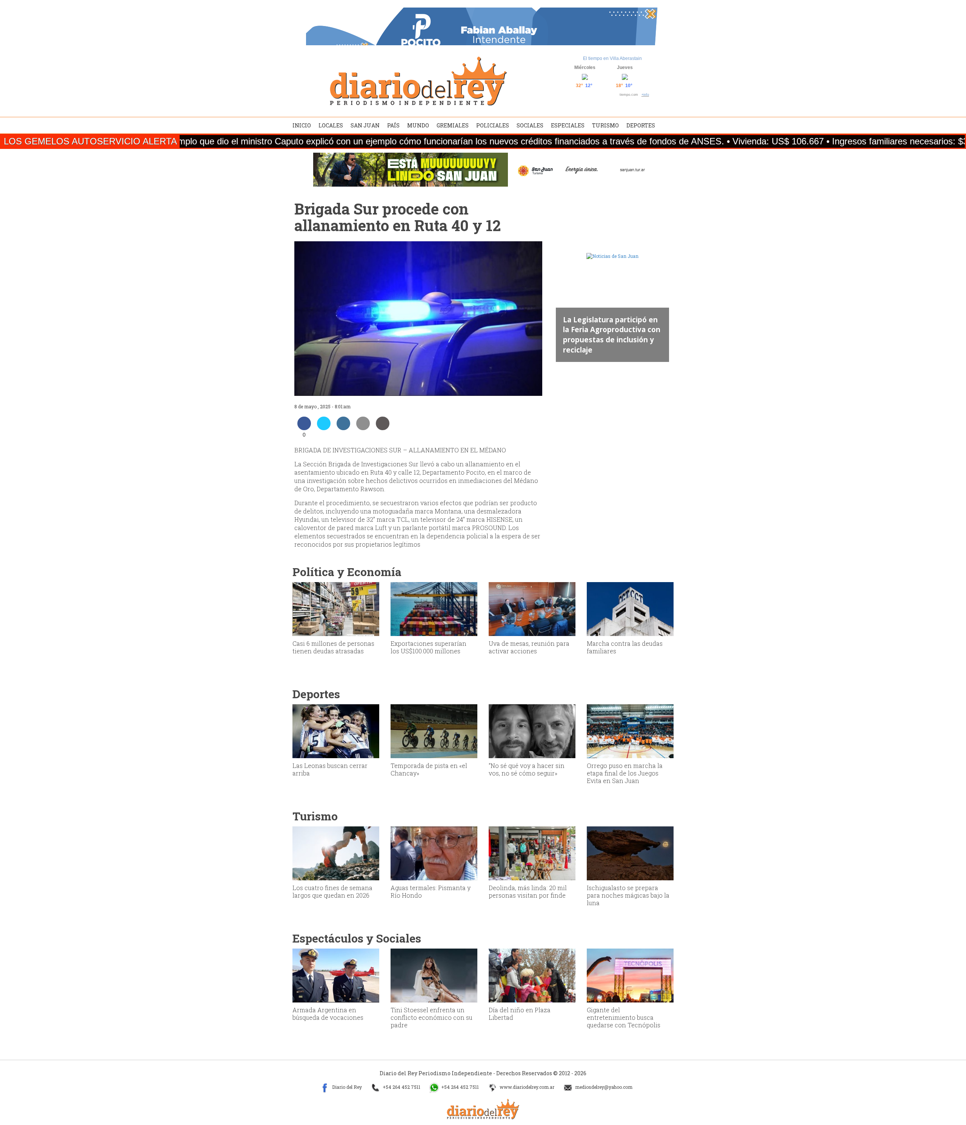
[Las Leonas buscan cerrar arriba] (335, 731)
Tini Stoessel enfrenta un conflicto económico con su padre (431, 1017)
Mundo (418, 125)
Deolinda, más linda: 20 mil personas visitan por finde (528, 891)
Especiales (568, 125)
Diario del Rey (346, 1087)
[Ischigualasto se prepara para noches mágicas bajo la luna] (630, 853)
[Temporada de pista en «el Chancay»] (434, 731)
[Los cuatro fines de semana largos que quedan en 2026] (335, 853)
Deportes (640, 125)
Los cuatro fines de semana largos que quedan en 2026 (332, 891)
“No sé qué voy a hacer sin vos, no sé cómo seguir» (527, 769)
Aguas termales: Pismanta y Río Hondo (431, 891)
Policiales (492, 125)
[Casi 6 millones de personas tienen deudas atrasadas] (335, 608)
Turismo (605, 125)
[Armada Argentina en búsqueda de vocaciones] (335, 975)
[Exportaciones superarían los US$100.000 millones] (434, 608)
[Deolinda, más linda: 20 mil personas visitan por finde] (532, 853)
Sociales (530, 125)
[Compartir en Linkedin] (343, 428)
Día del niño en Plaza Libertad (520, 1013)
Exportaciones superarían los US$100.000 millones (428, 647)
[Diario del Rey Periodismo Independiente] (418, 81)
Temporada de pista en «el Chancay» (429, 769)
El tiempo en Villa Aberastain (612, 58)
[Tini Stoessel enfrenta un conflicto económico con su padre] (434, 975)
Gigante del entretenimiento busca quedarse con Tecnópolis (623, 1017)
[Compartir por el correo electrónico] (363, 428)
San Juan (365, 125)
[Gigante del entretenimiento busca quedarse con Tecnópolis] (630, 975)
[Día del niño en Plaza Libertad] (532, 975)
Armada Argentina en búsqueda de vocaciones (327, 1013)
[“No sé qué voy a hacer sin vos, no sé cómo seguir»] (532, 731)
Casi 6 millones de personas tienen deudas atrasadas (333, 647)
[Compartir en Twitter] (324, 428)
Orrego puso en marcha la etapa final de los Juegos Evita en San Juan (625, 773)
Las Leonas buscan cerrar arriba (330, 769)
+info (645, 95)
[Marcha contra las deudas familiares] (630, 608)
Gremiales (453, 125)
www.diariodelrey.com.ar (526, 1087)
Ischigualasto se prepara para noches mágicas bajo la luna (628, 895)
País (393, 125)
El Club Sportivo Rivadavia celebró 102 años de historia (608, 339)
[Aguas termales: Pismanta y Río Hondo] (434, 853)
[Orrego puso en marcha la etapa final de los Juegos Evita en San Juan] (630, 731)
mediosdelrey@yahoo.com (603, 1087)
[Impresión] (382, 428)
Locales (330, 125)
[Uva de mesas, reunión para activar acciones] (532, 608)
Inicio (301, 125)
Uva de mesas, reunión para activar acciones (529, 647)
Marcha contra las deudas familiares (625, 647)
